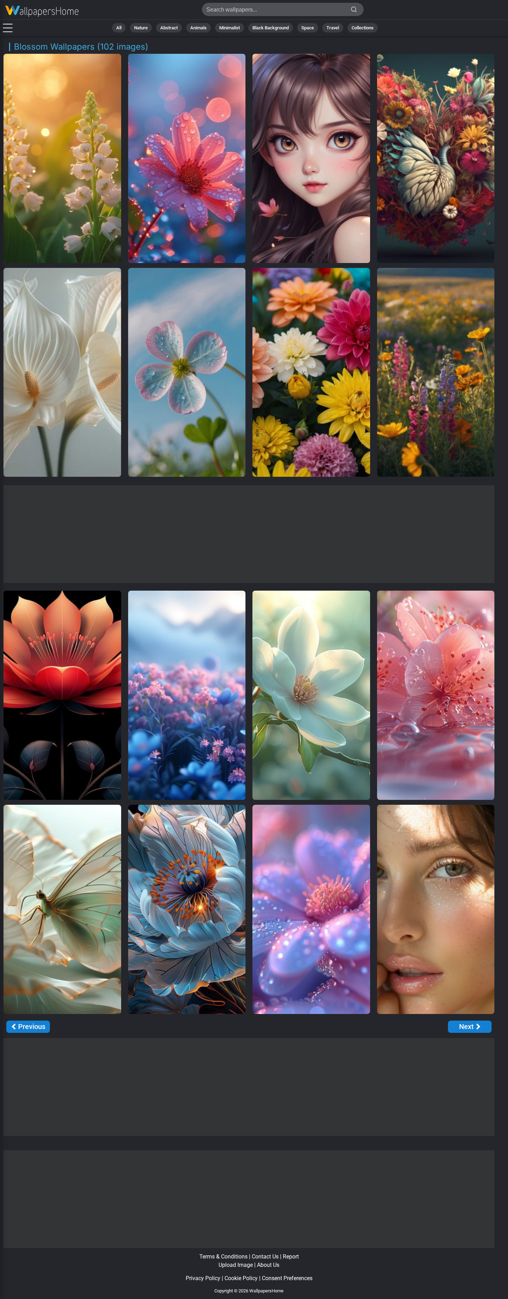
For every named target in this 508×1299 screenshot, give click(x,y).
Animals (198, 27)
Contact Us (265, 1256)
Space (307, 27)
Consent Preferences (287, 1278)
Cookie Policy (241, 1278)
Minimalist (229, 27)
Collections (363, 27)
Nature (141, 27)
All (119, 27)
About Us (268, 1265)
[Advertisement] (249, 534)
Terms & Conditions (223, 1256)
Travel (332, 27)
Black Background (270, 27)
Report (291, 1256)
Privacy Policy (203, 1278)
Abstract (169, 27)
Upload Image (236, 1265)
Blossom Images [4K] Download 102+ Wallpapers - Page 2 (42, 11)
